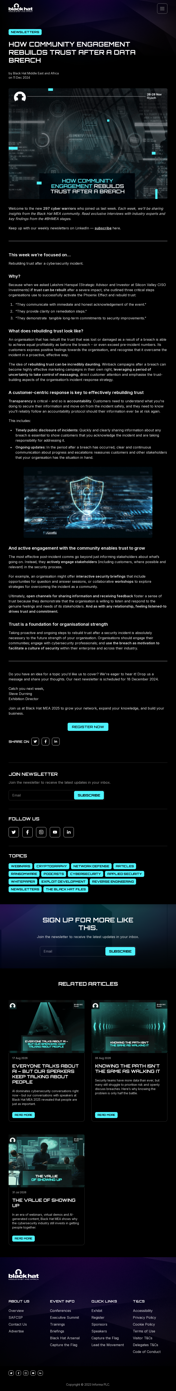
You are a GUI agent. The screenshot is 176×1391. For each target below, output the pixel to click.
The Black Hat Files (66, 889)
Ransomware (24, 874)
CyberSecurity (85, 874)
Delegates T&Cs (145, 1345)
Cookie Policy (144, 1324)
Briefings (57, 1331)
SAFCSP (16, 1317)
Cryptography (51, 866)
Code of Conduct (147, 1352)
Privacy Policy (144, 1317)
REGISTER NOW (88, 727)
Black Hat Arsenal (65, 1338)
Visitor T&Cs (142, 1338)
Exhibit (96, 1310)
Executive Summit (64, 1317)
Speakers (99, 1331)
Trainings (57, 1324)
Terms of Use (144, 1331)
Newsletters (25, 32)
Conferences (60, 1310)
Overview (16, 1310)
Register (98, 1317)
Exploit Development (63, 881)
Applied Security (124, 874)
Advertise (16, 1331)
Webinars (20, 866)
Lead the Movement (107, 1345)
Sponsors (99, 1324)
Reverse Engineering (113, 881)
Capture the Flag (63, 1345)
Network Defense (91, 866)
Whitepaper (23, 881)
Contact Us (18, 1324)
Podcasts (54, 874)
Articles (125, 866)
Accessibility (143, 1310)
